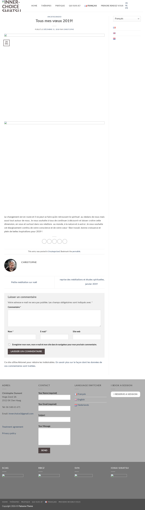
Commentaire (14, 307)
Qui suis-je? (75, 6)
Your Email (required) (47, 404)
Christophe (68, 29)
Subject (41, 415)
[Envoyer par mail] (54, 241)
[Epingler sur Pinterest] (59, 241)
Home (34, 6)
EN (126, 8)
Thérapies (46, 6)
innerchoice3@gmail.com (21, 414)
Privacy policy (9, 433)
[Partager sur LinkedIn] (64, 241)
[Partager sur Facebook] (44, 241)
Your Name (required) (47, 393)
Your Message (44, 426)
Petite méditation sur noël (24, 282)
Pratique (60, 6)
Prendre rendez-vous (112, 6)
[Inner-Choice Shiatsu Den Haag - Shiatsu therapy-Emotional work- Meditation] (14, 6)
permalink (76, 251)
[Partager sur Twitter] (49, 241)
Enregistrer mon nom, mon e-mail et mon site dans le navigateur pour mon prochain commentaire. (54, 345)
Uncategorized (54, 17)
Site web (76, 332)
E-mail (43, 332)
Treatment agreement (12, 427)
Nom (10, 332)
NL (126, 6)
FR (126, 3)
